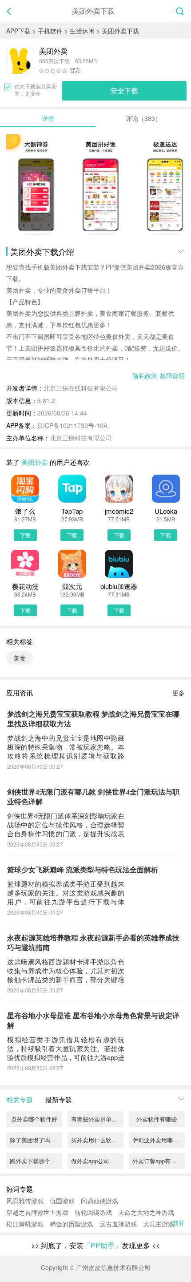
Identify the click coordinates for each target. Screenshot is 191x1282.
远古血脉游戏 (118, 1223)
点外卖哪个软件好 (34, 1119)
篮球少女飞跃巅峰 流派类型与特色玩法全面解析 (82, 870)
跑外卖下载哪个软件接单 (36, 1161)
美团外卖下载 (120, 30)
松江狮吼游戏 (25, 1223)
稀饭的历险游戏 (71, 1223)
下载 (25, 535)
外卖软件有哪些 (156, 1119)
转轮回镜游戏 (93, 1212)
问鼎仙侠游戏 (99, 1200)
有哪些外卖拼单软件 (97, 1119)
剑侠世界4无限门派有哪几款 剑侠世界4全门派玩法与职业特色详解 (93, 797)
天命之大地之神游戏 (146, 1212)
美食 (19, 657)
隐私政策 (144, 375)
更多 (178, 692)
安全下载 (124, 90)
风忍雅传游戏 (25, 1200)
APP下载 (18, 30)
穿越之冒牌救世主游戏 (37, 1212)
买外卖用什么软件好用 (97, 1140)
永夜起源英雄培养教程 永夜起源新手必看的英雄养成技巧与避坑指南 (93, 942)
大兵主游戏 (158, 1223)
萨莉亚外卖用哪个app (158, 1140)
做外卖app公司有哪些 (97, 1161)
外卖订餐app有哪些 (157, 1161)
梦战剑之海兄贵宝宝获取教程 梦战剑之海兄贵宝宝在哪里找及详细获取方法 (93, 719)
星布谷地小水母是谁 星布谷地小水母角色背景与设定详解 (93, 1020)
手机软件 (50, 30)
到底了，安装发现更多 (95, 1245)
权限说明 (172, 375)
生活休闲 (82, 30)
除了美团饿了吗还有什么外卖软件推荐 (36, 1140)
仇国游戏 (62, 1200)
